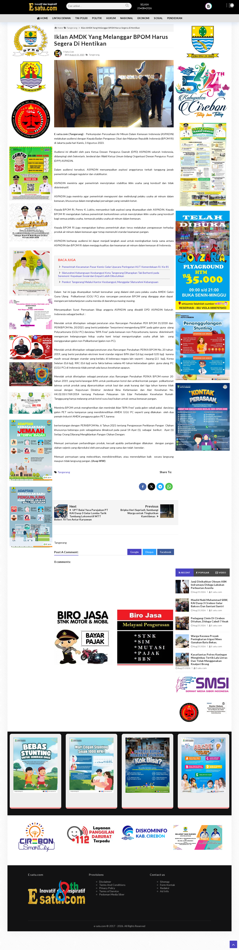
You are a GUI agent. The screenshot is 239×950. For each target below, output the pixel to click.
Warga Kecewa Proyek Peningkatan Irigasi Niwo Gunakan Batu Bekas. (206, 639)
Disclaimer (105, 881)
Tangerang (64, 472)
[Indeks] (208, 6)
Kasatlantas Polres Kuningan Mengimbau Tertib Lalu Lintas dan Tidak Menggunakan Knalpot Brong (209, 659)
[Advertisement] (203, 509)
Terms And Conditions (112, 884)
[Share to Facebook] (142, 486)
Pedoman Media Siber (111, 894)
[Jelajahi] (231, 5)
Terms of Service (109, 891)
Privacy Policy (107, 888)
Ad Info (164, 891)
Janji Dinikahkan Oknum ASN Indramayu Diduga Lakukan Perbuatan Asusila (208, 584)
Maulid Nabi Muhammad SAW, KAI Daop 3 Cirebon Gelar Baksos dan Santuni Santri (209, 603)
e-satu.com (100, 926)
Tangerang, (94, 54)
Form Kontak (167, 884)
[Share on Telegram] (160, 486)
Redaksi (164, 888)
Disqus (149, 552)
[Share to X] (151, 486)
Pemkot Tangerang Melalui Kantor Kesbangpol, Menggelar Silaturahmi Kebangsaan (110, 282)
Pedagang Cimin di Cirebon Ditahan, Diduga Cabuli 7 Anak (209, 620)
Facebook (165, 552)
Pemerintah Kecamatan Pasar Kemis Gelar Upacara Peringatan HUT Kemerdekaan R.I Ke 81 (115, 266)
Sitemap (165, 881)
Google (134, 552)
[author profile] (58, 53)
